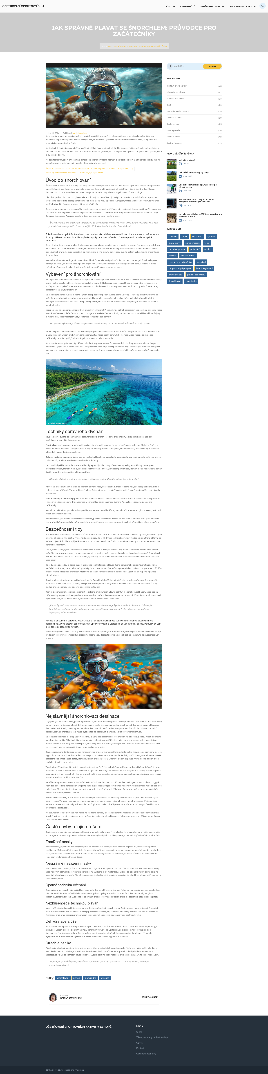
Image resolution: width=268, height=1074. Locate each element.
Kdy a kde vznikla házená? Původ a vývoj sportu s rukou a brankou (200, 215)
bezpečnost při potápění (180, 268)
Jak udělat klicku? (187, 160)
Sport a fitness (173, 124)
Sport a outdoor (173, 137)
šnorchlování (63, 977)
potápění (173, 236)
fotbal (184, 236)
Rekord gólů (187, 6)
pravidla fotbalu (192, 243)
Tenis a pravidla (173, 130)
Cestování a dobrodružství (178, 111)
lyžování (211, 236)
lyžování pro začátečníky (180, 262)
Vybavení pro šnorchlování (77, 168)
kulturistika (197, 236)
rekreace (104, 977)
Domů (104, 46)
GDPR (139, 1042)
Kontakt (140, 1048)
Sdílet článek (150, 997)
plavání (76, 977)
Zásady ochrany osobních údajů (152, 1037)
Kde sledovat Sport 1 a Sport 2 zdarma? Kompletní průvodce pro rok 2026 (197, 200)
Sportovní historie (174, 118)
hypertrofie (191, 281)
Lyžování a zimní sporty (176, 92)
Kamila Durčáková (79, 133)
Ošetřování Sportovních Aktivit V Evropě (25, 6)
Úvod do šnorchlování (55, 168)
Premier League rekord (243, 6)
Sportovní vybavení (174, 143)
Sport (169, 105)
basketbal (201, 262)
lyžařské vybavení (204, 268)
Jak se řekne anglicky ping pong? (194, 172)
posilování (194, 249)
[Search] (262, 6)
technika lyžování (177, 249)
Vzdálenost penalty (212, 6)
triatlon (207, 249)
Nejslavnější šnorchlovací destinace (61, 173)
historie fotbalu (188, 256)
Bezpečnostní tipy (125, 168)
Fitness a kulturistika (175, 99)
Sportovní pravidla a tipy (177, 86)
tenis (207, 243)
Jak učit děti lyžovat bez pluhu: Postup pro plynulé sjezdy (198, 186)
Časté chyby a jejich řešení (91, 173)
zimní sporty (175, 243)
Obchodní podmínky (146, 1053)
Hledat (212, 66)
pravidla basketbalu (196, 275)
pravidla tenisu (175, 275)
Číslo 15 (170, 6)
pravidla (172, 256)
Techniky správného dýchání (103, 168)
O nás (139, 1031)
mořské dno (90, 977)
